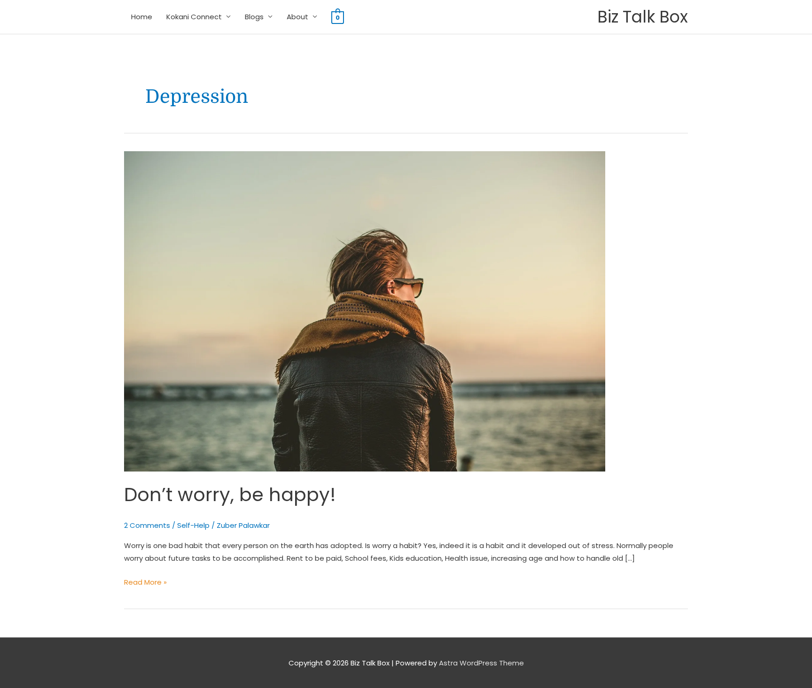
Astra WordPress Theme (481, 663)
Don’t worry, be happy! (230, 494)
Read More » (145, 581)
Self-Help (193, 525)
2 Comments (147, 525)
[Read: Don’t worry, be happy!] (364, 311)
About (297, 17)
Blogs (254, 17)
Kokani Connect (194, 17)
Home (141, 17)
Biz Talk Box (642, 16)
